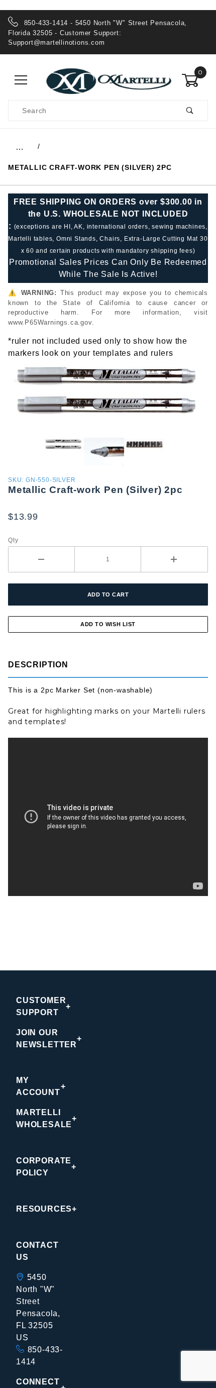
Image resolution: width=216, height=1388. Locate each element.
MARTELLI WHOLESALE (41, 1118)
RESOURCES (41, 1209)
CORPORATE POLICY (41, 1166)
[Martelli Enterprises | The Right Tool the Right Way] (108, 80)
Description (38, 664)
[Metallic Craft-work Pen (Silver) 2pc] (108, 398)
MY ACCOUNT (38, 1086)
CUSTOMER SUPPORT (41, 1006)
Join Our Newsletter (41, 1038)
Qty (13, 540)
